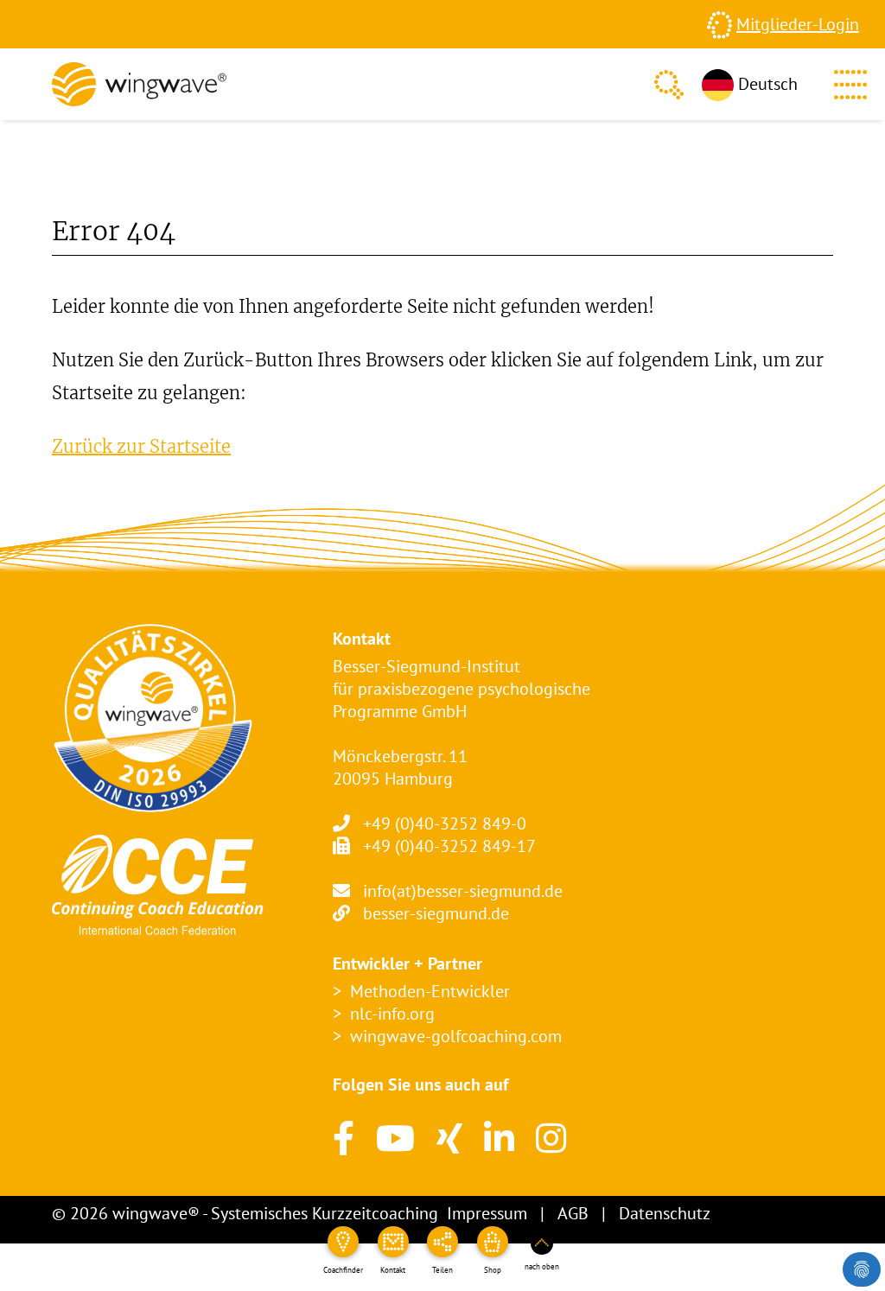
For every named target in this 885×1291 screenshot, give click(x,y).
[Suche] (669, 84)
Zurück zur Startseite (141, 446)
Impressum (487, 1213)
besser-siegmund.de (436, 913)
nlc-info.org (392, 1013)
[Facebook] (343, 1138)
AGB (573, 1213)
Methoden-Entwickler (430, 991)
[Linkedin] (499, 1138)
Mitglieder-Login (797, 24)
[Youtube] (395, 1138)
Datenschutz (664, 1213)
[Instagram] (551, 1138)
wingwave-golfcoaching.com (456, 1036)
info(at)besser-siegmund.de (463, 891)
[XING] (449, 1138)
